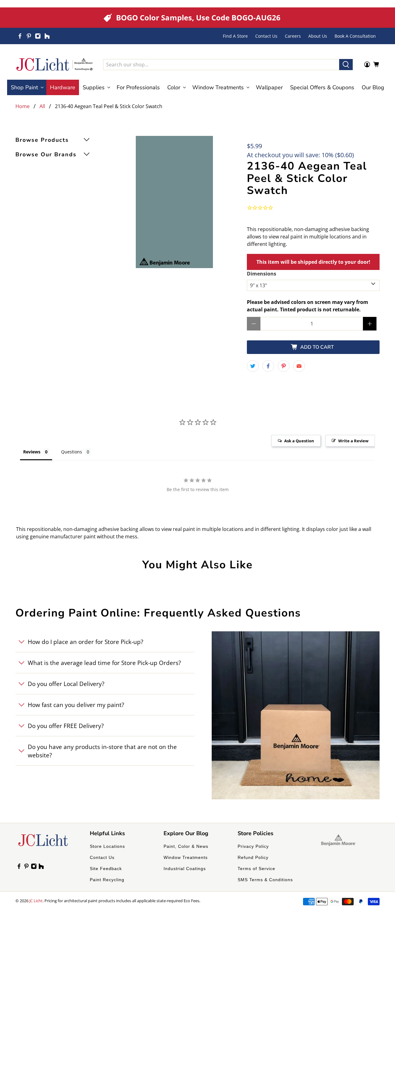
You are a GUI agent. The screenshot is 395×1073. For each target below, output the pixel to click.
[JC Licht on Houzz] (47, 36)
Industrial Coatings (185, 868)
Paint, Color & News (186, 846)
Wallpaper (269, 87)
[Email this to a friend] (299, 366)
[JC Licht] (54, 64)
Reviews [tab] (31, 452)
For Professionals (138, 87)
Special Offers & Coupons (322, 87)
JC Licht (36, 900)
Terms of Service (256, 868)
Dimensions (261, 273)
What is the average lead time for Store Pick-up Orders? (104, 663)
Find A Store (235, 36)
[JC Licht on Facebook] (20, 36)
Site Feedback (106, 868)
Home (22, 106)
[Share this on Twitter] (253, 366)
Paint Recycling (107, 879)
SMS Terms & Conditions (265, 879)
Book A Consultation (355, 36)
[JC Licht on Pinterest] (29, 36)
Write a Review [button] (353, 441)
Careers (293, 36)
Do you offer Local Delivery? (66, 684)
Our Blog (373, 87)
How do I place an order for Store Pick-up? (85, 641)
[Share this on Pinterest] (283, 366)
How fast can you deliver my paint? (76, 705)
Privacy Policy (253, 846)
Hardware (62, 87)
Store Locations (107, 846)
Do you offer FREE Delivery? (66, 726)
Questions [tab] (71, 452)
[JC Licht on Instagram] (38, 36)
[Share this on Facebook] (268, 366)
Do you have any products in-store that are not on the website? (102, 751)
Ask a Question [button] (299, 441)
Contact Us (266, 36)
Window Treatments (186, 857)
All (42, 106)
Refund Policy (253, 857)
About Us (317, 36)
